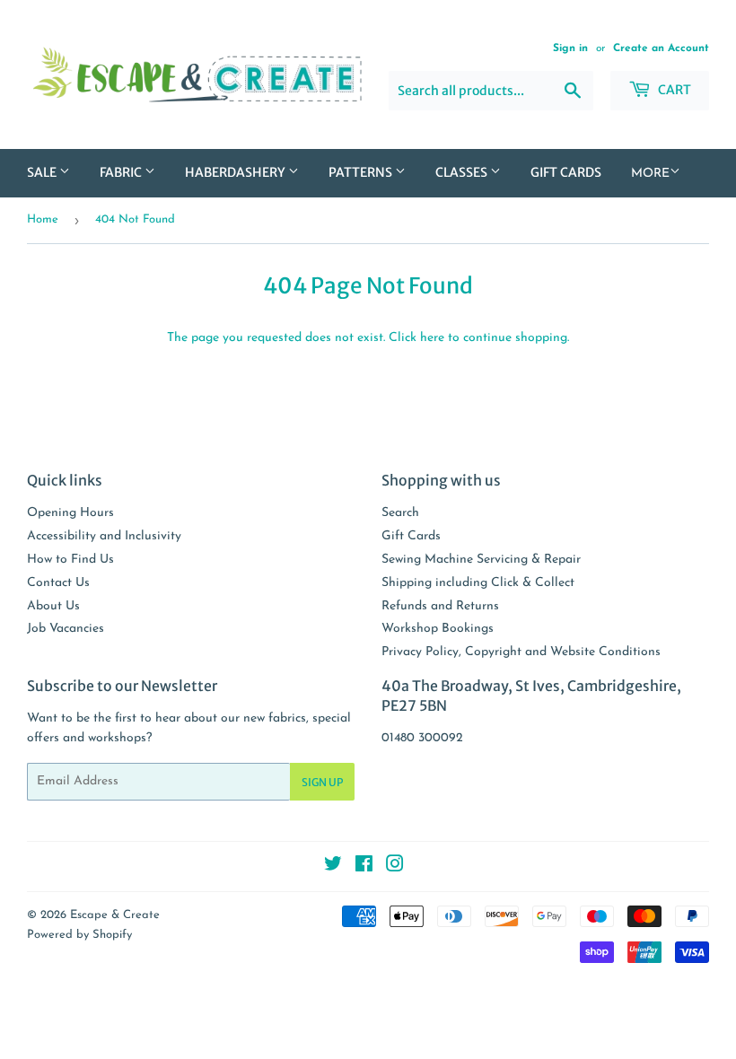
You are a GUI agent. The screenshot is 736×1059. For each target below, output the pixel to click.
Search (400, 513)
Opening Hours (70, 513)
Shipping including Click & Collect (477, 583)
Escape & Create (115, 915)
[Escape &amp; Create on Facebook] (364, 867)
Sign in (570, 48)
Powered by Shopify (79, 935)
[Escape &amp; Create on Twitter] (333, 867)
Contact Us (58, 583)
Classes (462, 172)
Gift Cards (565, 172)
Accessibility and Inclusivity (104, 536)
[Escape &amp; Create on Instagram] (395, 867)
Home (42, 219)
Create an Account (661, 48)
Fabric (122, 172)
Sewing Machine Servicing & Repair (481, 559)
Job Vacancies (65, 628)
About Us (53, 606)
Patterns (362, 172)
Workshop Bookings (437, 628)
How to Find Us (70, 559)
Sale (43, 172)
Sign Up (322, 782)
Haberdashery (236, 172)
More (650, 173)
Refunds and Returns (440, 606)
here (432, 338)
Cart (673, 90)
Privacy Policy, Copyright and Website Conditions (521, 652)
